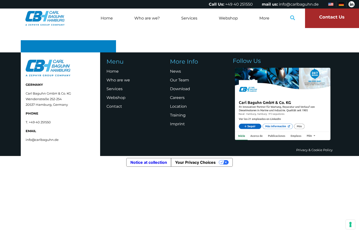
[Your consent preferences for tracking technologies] (350, 224)
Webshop (228, 18)
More (264, 18)
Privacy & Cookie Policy (314, 150)
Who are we (118, 80)
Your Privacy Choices (195, 162)
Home (107, 18)
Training (178, 115)
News (175, 71)
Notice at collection (148, 162)
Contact (114, 106)
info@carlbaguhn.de (299, 4)
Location (178, 106)
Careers (177, 97)
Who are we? (147, 18)
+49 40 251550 (239, 4)
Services (189, 18)
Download (180, 89)
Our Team (179, 80)
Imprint (177, 124)
